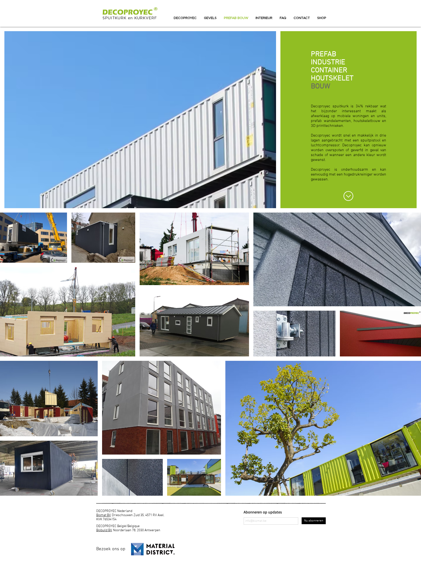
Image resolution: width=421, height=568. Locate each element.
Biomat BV (103, 515)
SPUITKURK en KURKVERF (130, 18)
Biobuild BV (104, 530)
